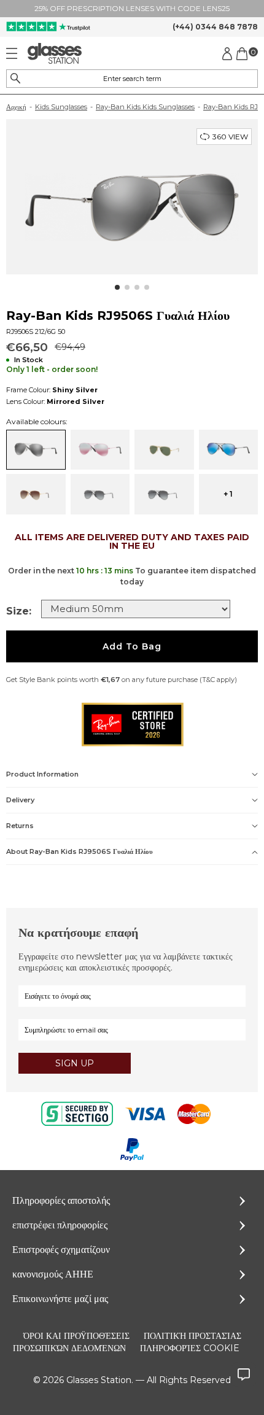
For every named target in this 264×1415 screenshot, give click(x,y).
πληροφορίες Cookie (189, 1348)
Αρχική (16, 107)
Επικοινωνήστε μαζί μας (60, 1299)
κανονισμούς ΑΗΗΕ (52, 1274)
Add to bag (132, 646)
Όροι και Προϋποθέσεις (76, 1335)
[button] (117, 287)
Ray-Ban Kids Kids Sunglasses (145, 107)
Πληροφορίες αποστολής (61, 1200)
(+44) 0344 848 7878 (215, 26)
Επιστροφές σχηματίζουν (61, 1249)
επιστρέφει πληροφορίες (59, 1225)
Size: (18, 611)
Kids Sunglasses (61, 107)
